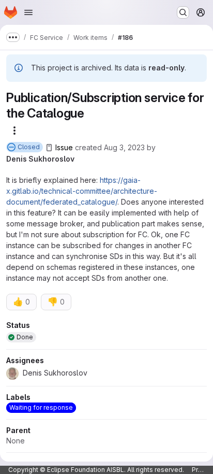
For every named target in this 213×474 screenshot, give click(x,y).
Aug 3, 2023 (124, 147)
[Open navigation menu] (28, 12)
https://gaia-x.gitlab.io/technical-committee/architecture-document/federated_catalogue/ (81, 191)
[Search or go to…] (183, 12)
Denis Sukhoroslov (40, 158)
